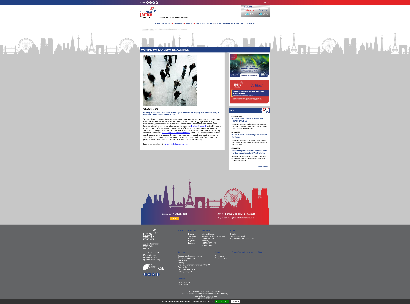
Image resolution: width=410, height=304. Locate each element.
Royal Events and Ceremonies (242, 238)
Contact (250, 24)
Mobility (181, 263)
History (191, 234)
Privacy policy (245, 301)
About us (166, 24)
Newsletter (219, 256)
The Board (192, 236)
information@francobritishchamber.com (238, 218)
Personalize (235, 301)
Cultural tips (182, 267)
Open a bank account (186, 258)
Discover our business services (190, 256)
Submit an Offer (208, 238)
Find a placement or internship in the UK (194, 265)
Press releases (221, 258)
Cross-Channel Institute (227, 24)
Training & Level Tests (186, 269)
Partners (191, 243)
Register (174, 218)
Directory (205, 241)
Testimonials (207, 245)
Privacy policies (184, 282)
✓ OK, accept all (222, 301)
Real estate (182, 260)
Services (200, 24)
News (209, 24)
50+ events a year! (237, 236)
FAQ (242, 24)
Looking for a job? (185, 272)
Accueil (145, 29)
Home (157, 24)
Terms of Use (183, 284)
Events (189, 24)
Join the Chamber (208, 234)
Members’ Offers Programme (213, 236)
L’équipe (191, 238)
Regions (191, 241)
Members (178, 24)
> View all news (263, 166)
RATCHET (209, 298)
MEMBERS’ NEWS (209, 243)
